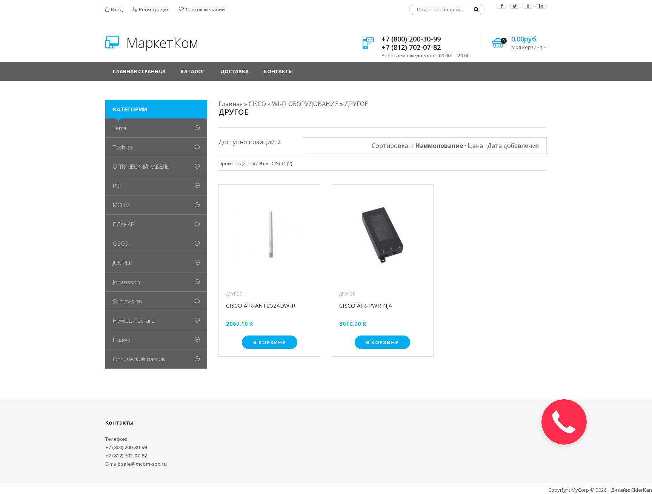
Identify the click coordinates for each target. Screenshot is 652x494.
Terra (119, 128)
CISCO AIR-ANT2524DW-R (260, 305)
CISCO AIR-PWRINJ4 (365, 305)
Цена (475, 146)
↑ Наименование (437, 146)
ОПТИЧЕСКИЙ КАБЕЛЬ (141, 166)
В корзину (269, 342)
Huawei (122, 339)
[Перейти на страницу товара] (269, 237)
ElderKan (641, 489)
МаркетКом (160, 43)
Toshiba (123, 147)
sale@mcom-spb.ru (144, 463)
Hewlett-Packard (134, 320)
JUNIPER (122, 262)
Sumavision (127, 301)
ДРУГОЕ (234, 294)
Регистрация (153, 9)
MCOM (121, 205)
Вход (116, 9)
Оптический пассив (139, 359)
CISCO (282, 163)
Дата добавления (513, 146)
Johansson (126, 282)
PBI (117, 185)
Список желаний (205, 9)
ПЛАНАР (123, 224)
